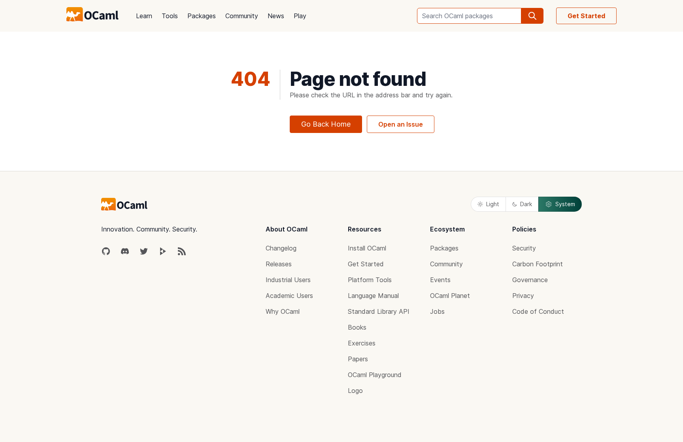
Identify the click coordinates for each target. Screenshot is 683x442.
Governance (530, 280)
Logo (355, 391)
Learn (144, 16)
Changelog (281, 248)
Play (300, 16)
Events (440, 280)
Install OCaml (367, 248)
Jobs (437, 311)
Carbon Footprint (537, 264)
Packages (201, 16)
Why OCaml (283, 311)
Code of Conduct (538, 311)
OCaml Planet (450, 296)
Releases (279, 264)
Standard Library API (378, 311)
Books (357, 327)
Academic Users (289, 296)
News (276, 16)
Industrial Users (288, 280)
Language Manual (373, 296)
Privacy (523, 296)
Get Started (586, 16)
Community (241, 16)
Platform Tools (370, 280)
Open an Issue (400, 124)
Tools (170, 16)
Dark (526, 204)
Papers (358, 359)
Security (524, 248)
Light (492, 204)
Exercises (361, 343)
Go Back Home (326, 124)
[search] (532, 16)
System (565, 204)
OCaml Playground (375, 375)
